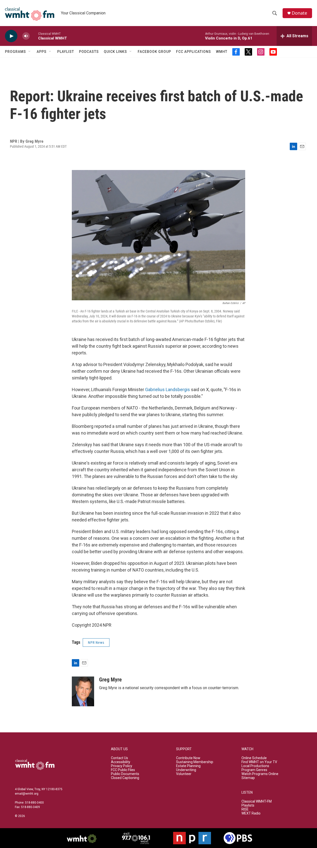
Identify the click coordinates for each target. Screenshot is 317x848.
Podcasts (89, 52)
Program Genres (254, 770)
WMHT (221, 52)
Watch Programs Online (259, 774)
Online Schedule (254, 758)
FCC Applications (193, 52)
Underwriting (186, 770)
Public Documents (125, 774)
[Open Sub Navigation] (30, 52)
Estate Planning (188, 766)
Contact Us (119, 758)
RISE (245, 809)
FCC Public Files (123, 770)
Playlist (65, 52)
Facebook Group (154, 52)
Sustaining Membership (194, 762)
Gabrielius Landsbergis (167, 389)
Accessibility (120, 762)
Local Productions (255, 766)
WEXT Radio (251, 813)
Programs (15, 52)
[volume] (26, 36)
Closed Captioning (125, 778)
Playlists (247, 805)
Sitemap (248, 778)
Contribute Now (188, 758)
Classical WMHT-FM (256, 801)
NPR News (96, 642)
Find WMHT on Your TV (259, 762)
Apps (42, 52)
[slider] (34, 35)
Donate (299, 13)
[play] (11, 36)
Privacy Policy (121, 766)
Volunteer (183, 774)
